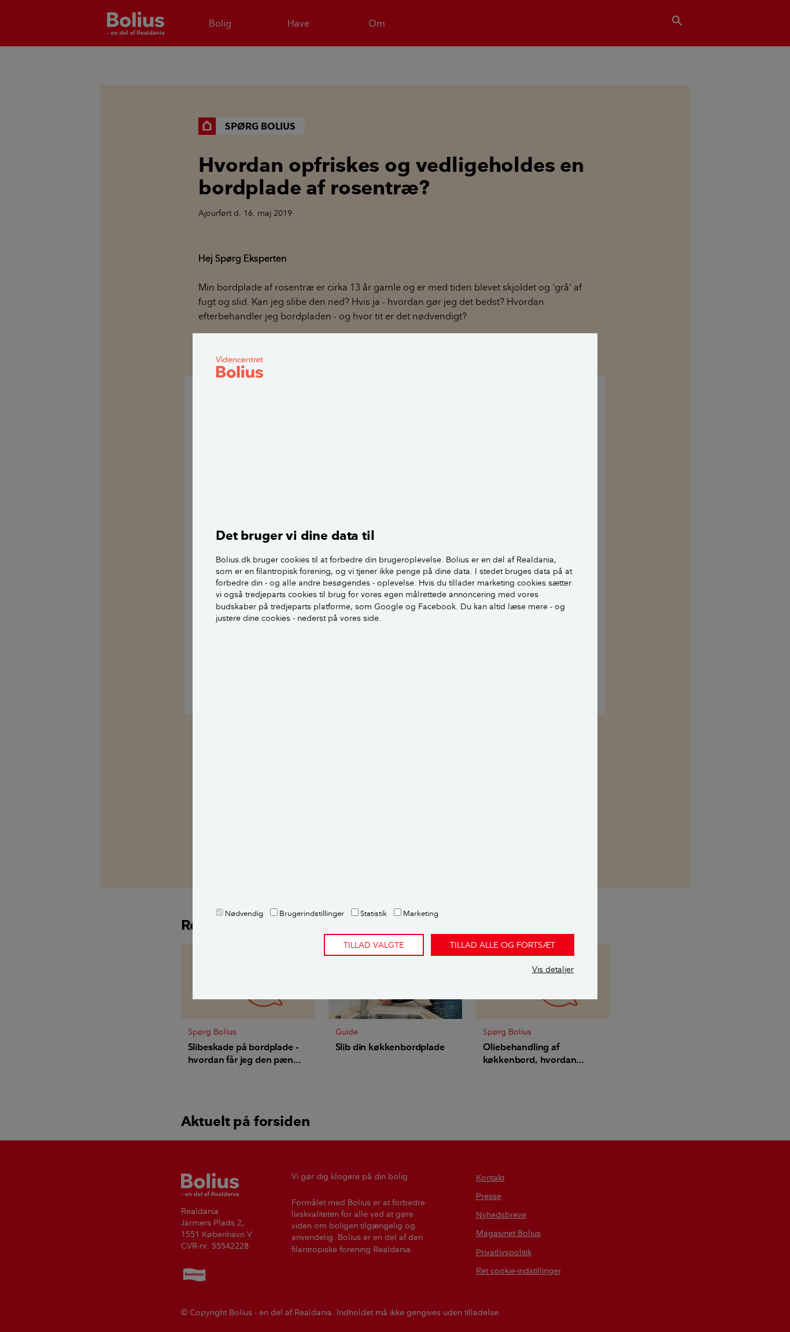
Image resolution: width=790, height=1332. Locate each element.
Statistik (373, 913)
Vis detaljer (553, 969)
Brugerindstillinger (311, 913)
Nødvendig (243, 913)
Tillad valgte (374, 945)
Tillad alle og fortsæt (502, 945)
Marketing (419, 913)
